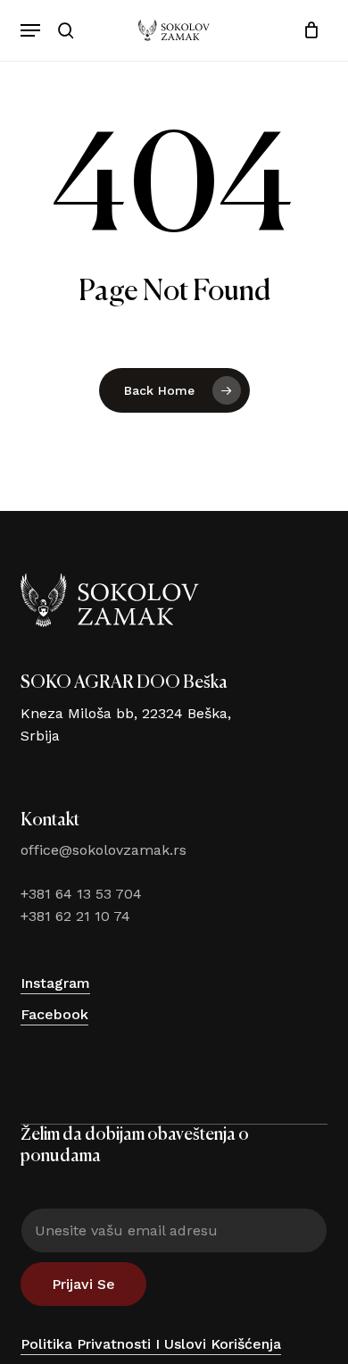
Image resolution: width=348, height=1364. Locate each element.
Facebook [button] (54, 1014)
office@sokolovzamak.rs (103, 849)
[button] (30, 30)
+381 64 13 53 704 (81, 893)
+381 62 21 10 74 (75, 916)
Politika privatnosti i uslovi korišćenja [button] (151, 1343)
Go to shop (276, 672)
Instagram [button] (55, 983)
